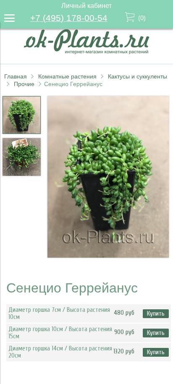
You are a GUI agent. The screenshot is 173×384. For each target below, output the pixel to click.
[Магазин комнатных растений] (86, 51)
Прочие (24, 84)
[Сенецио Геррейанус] (108, 177)
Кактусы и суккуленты (137, 76)
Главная (15, 76)
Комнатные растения (67, 76)
